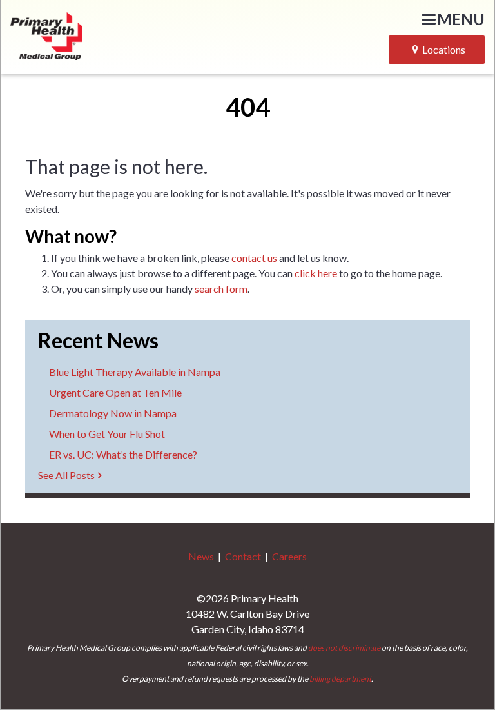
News (201, 556)
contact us (254, 257)
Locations (443, 49)
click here (316, 273)
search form (221, 288)
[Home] (94, 34)
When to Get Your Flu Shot (107, 434)
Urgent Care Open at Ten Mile (115, 392)
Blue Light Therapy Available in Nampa (134, 372)
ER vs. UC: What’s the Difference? (123, 454)
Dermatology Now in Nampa (113, 413)
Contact (243, 556)
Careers (289, 556)
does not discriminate (344, 648)
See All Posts (66, 475)
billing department (340, 679)
